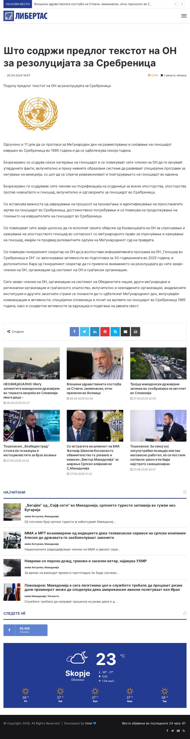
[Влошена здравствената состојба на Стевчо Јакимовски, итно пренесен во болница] (95, 363)
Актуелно (37, 516)
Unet (88, 723)
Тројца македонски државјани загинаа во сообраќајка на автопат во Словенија (158, 388)
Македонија (51, 516)
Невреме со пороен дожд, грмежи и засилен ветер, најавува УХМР (86, 561)
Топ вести (53, 596)
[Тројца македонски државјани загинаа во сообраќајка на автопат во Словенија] (158, 363)
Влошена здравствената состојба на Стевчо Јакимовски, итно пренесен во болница (97, 4)
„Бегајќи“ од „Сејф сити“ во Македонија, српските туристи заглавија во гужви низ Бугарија (100, 507)
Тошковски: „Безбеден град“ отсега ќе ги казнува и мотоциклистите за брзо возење (29, 450)
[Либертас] (25, 16)
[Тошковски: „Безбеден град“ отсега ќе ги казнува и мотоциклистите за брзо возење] (31, 426)
